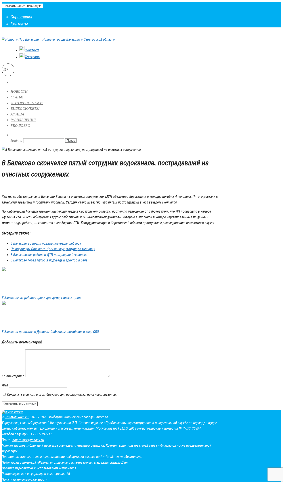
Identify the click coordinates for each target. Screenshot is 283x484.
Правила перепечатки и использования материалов (39, 468)
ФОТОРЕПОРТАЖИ (27, 103)
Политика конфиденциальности (25, 479)
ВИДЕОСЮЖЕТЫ (25, 108)
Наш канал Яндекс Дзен (111, 462)
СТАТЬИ (17, 97)
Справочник (21, 16)
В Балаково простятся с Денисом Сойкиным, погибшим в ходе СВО (50, 332)
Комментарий (13, 376)
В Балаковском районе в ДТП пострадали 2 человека (49, 255)
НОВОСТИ (19, 91)
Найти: (16, 140)
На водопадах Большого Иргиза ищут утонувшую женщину (53, 249)
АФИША (17, 114)
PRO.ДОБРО (20, 125)
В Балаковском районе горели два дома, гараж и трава (41, 298)
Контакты (19, 23)
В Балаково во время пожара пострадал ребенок (46, 243)
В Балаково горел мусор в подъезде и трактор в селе (49, 260)
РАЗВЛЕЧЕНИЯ (23, 120)
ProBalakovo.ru (17, 417)
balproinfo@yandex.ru (28, 440)
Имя (5, 385)
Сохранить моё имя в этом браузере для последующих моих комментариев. (62, 394)
